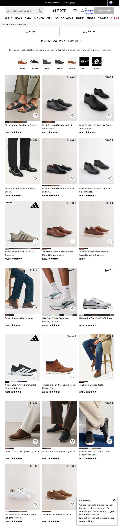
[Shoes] (22, 62)
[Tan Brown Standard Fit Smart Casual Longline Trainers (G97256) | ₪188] (96, 224)
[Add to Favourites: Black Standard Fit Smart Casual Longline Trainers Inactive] (109, 441)
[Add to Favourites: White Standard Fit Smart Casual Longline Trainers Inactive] (35, 504)
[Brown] (72, 62)
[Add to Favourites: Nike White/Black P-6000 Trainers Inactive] (109, 308)
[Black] (59, 62)
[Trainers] (35, 62)
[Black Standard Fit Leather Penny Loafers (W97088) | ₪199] (59, 161)
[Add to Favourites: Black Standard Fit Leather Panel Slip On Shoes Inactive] (109, 178)
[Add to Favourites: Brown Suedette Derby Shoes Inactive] (35, 308)
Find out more (86, 518)
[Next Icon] (59, 10)
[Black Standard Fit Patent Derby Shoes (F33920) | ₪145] (22, 161)
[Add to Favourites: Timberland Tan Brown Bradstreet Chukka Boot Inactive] (72, 375)
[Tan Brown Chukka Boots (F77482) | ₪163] (96, 357)
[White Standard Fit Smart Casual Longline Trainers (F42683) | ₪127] (22, 487)
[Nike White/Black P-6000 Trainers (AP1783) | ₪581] (96, 291)
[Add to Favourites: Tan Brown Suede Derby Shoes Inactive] (72, 504)
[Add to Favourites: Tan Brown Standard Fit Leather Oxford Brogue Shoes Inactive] (72, 241)
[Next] (84, 62)
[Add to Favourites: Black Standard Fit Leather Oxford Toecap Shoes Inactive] (109, 115)
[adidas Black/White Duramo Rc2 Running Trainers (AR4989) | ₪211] (22, 357)
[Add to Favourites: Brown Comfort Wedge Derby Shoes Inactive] (35, 441)
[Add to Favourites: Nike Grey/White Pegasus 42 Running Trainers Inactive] (72, 308)
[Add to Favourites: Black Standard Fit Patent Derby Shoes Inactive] (35, 178)
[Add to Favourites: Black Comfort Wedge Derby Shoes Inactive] (72, 441)
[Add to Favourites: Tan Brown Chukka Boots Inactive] (109, 375)
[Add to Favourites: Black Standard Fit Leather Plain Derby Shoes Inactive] (72, 115)
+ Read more (106, 49)
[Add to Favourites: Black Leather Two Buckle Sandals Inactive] (35, 115)
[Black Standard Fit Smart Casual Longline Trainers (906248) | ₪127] (96, 424)
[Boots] (47, 62)
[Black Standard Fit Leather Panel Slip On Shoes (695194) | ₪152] (96, 161)
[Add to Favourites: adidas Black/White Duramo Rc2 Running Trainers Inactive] (35, 375)
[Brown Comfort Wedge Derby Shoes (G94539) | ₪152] (22, 424)
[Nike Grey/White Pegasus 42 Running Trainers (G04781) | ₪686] (59, 291)
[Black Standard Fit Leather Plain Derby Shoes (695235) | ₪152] (59, 98)
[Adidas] (96, 62)
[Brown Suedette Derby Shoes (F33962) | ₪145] (22, 291)
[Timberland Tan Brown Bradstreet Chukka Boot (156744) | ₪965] (59, 357)
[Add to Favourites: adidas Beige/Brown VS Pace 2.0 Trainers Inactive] (35, 241)
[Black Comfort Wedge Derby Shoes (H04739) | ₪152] (59, 424)
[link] (82, 10)
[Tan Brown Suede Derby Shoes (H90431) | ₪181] (59, 487)
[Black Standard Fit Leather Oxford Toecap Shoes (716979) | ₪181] (96, 98)
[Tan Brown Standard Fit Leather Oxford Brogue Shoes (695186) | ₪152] (59, 224)
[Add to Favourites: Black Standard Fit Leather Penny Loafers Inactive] (72, 178)
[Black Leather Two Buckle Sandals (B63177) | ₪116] (22, 98)
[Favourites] (75, 10)
